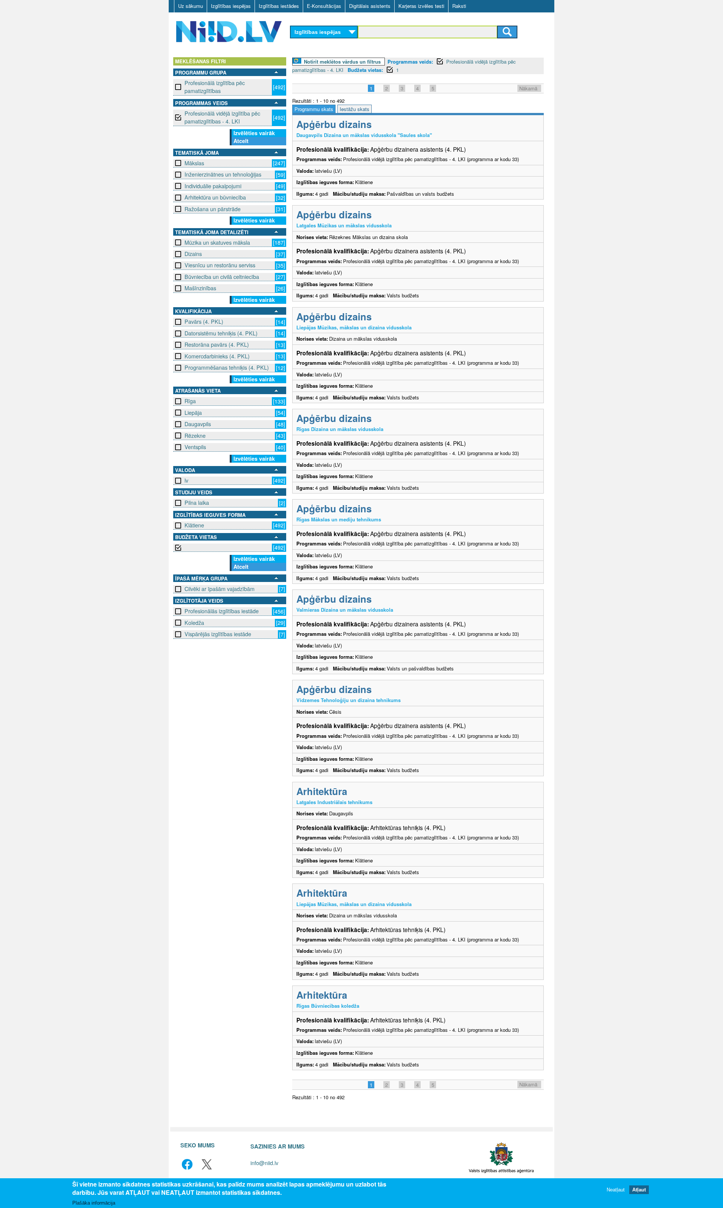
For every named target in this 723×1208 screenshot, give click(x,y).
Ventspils (195, 447)
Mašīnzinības (200, 288)
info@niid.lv (264, 1163)
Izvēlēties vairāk (254, 133)
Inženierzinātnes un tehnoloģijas (223, 174)
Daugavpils (198, 424)
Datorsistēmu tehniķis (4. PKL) (221, 333)
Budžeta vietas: (365, 69)
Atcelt (241, 141)
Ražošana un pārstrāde (213, 209)
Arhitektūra (321, 791)
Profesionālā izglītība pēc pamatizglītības (215, 86)
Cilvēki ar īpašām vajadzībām (220, 589)
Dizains (193, 253)
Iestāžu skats (354, 109)
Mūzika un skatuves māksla (217, 242)
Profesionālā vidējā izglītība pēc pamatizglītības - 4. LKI (222, 117)
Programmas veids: (410, 61)
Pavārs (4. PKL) (204, 321)
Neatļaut (616, 1190)
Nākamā (528, 88)
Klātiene (194, 525)
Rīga (190, 401)
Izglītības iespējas (231, 5)
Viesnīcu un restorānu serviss (220, 265)
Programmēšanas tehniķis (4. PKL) (227, 367)
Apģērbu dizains (334, 124)
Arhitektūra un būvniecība (215, 197)
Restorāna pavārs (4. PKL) (217, 344)
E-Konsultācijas (324, 5)
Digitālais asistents (369, 5)
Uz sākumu (190, 5)
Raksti (459, 5)
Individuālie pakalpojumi (213, 186)
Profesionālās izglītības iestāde (222, 611)
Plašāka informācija (93, 1203)
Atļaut (639, 1190)
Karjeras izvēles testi (421, 5)
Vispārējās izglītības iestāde (218, 634)
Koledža (194, 622)
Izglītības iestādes (279, 5)
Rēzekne (195, 435)
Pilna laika (197, 502)
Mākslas (194, 163)
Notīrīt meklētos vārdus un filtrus (342, 61)
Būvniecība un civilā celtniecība (222, 276)
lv (186, 480)
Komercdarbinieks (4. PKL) (217, 356)
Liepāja (193, 412)
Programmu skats (313, 109)
